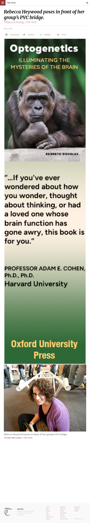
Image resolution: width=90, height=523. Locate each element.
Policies (62, 511)
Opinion (48, 511)
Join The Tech (64, 519)
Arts (47, 513)
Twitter (76, 511)
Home (47, 507)
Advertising (63, 513)
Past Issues (62, 509)
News (47, 509)
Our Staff (62, 517)
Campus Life (49, 517)
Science (48, 519)
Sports (47, 515)
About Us (62, 507)
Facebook (76, 509)
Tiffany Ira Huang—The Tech (20, 22)
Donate (62, 515)
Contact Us (77, 507)
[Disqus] (45, 469)
